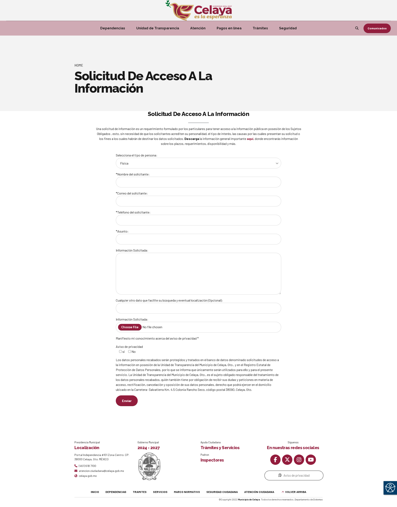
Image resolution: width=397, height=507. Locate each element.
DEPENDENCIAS (115, 492)
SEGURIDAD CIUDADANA (222, 492)
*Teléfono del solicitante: (133, 212)
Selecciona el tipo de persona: (136, 155)
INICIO (95, 492)
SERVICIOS (160, 492)
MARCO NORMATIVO (187, 492)
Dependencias (112, 28)
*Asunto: (122, 231)
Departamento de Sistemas (309, 499)
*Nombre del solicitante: (133, 174)
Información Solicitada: (132, 250)
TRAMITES (140, 492)
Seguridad (288, 28)
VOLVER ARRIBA (295, 492)
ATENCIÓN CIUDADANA (259, 492)
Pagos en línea (229, 28)
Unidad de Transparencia (157, 28)
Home (78, 65)
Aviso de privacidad (129, 346)
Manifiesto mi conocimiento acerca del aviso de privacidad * (157, 338)
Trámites (260, 28)
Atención (198, 28)
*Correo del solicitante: (132, 193)
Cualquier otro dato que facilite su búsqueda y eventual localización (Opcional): (169, 300)
